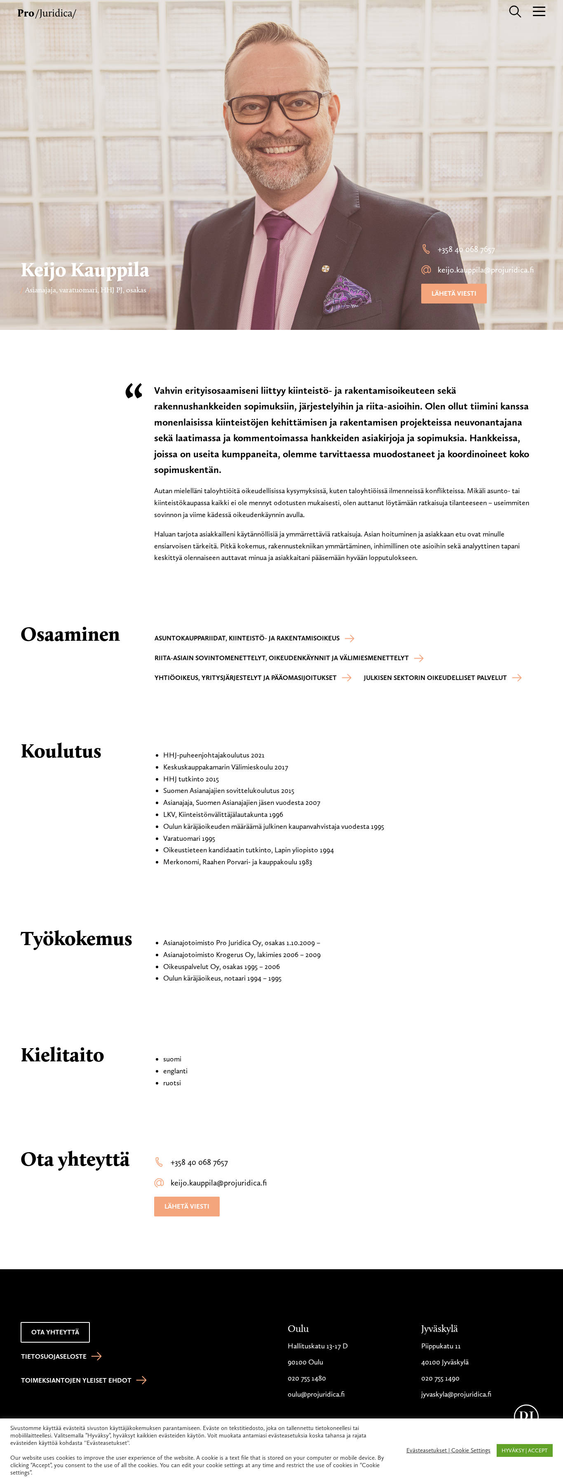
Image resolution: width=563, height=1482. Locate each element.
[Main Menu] (539, 10)
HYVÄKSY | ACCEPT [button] (525, 1450)
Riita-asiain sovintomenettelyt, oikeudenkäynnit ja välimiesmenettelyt (282, 658)
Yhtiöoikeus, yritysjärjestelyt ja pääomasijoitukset (246, 678)
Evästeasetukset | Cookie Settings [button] (448, 1450)
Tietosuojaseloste (54, 1356)
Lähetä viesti (454, 293)
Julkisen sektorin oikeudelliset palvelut (435, 678)
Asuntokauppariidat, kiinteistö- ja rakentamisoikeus (247, 638)
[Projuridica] (48, 12)
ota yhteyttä (55, 1332)
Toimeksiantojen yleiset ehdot (76, 1380)
